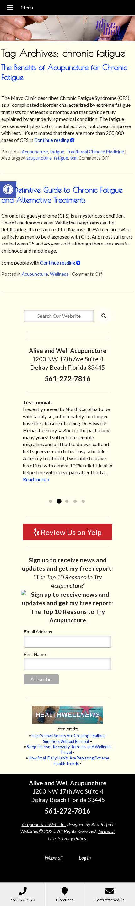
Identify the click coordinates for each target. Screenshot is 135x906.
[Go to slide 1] (50, 501)
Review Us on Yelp (70, 532)
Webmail (54, 858)
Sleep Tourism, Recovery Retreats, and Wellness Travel (69, 749)
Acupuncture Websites (44, 824)
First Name (35, 654)
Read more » (67, 493)
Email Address (38, 631)
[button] (8, 189)
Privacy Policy (71, 838)
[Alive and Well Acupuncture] (67, 29)
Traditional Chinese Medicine (95, 151)
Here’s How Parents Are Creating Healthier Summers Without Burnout (69, 738)
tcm (74, 158)
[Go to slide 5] (83, 501)
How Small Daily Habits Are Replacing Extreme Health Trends (69, 760)
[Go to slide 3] (67, 501)
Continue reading (52, 140)
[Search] (103, 315)
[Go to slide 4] (75, 501)
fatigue (57, 151)
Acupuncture (35, 151)
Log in (85, 858)
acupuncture (39, 158)
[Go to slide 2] (59, 501)
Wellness (59, 274)
